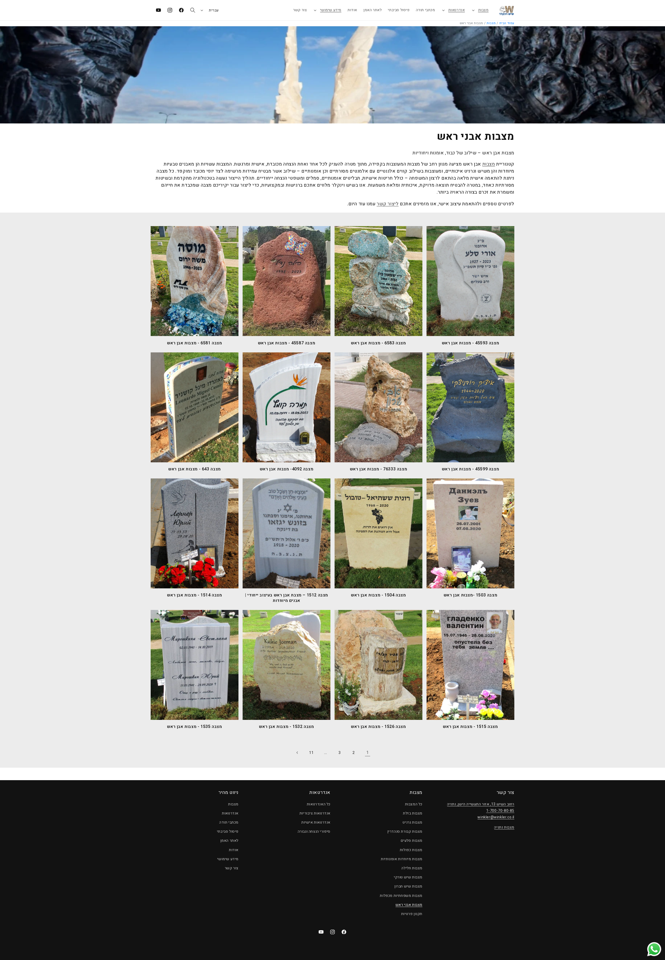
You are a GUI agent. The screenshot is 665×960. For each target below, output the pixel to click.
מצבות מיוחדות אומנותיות (401, 859)
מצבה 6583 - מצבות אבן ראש (378, 343)
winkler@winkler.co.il (495, 817)
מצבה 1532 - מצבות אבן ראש (286, 726)
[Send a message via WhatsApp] (654, 949)
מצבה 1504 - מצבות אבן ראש (378, 595)
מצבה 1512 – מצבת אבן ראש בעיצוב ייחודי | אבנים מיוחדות (286, 598)
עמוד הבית (506, 23)
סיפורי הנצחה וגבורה (314, 831)
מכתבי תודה (228, 822)
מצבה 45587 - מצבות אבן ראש (286, 343)
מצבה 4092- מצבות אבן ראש (286, 469)
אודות (233, 850)
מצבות (483, 10)
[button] (480, 10)
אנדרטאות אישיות (315, 822)
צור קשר (231, 868)
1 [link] (367, 752)
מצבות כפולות (411, 850)
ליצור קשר (387, 203)
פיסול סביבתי (227, 831)
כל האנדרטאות (318, 804)
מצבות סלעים (411, 840)
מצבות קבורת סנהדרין (404, 831)
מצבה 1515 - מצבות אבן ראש (470, 726)
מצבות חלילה (411, 868)
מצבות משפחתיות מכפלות (401, 895)
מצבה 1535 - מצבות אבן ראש (194, 726)
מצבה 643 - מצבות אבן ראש (194, 469)
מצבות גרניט (412, 822)
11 (311, 752)
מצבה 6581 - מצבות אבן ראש (194, 343)
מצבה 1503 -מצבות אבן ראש (470, 595)
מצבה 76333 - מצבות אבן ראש (378, 469)
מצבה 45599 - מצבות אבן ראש (470, 469)
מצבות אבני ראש (409, 905)
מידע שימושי (330, 10)
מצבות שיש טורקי (408, 877)
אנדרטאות (456, 10)
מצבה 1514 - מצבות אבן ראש (194, 595)
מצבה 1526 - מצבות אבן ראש (378, 726)
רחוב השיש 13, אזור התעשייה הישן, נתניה (480, 804)
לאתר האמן (229, 840)
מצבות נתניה (504, 827)
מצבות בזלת (412, 813)
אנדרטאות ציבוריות (315, 813)
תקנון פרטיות (411, 914)
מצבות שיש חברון (408, 886)
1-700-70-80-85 (500, 810)
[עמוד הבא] (297, 752)
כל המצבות (413, 804)
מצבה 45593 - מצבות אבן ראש (470, 343)
